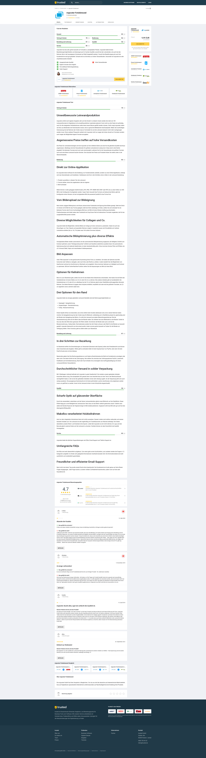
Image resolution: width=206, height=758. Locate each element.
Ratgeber (83, 738)
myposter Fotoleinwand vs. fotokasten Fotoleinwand (118, 667)
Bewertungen (80, 22)
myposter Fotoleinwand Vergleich (64, 663)
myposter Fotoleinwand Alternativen (65, 86)
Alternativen (100, 22)
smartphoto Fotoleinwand (100, 93)
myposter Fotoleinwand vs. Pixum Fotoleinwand (81, 667)
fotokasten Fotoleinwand (118, 93)
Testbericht (68, 22)
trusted (56, 8)
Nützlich (60, 548)
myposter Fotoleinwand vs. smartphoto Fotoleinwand (100, 667)
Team (56, 738)
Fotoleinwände (63, 8)
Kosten (90, 22)
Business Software (129, 2)
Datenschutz (95, 750)
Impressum (103, 750)
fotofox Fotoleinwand (136, 82)
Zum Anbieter (119, 79)
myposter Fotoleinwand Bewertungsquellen (69, 482)
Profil (59, 22)
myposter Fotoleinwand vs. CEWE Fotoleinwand (63, 667)
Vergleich (111, 22)
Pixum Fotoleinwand (82, 93)
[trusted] (60, 2)
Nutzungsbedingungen (83, 750)
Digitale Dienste (141, 2)
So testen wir (58, 735)
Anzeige (147, 8)
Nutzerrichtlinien (72, 750)
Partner (113, 733)
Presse (57, 740)
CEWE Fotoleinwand (63, 93)
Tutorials (83, 740)
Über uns (57, 733)
